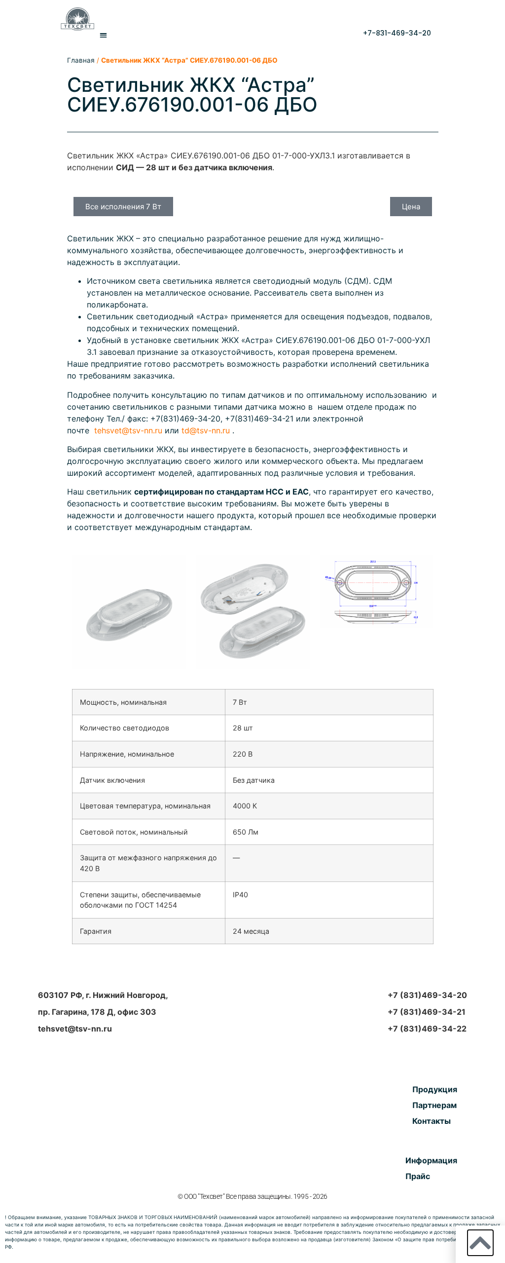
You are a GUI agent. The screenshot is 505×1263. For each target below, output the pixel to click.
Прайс (417, 1176)
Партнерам (434, 1105)
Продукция (434, 1089)
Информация (431, 1160)
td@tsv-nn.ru (205, 430)
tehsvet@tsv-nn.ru (128, 430)
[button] (103, 35)
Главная (81, 60)
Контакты (431, 1121)
